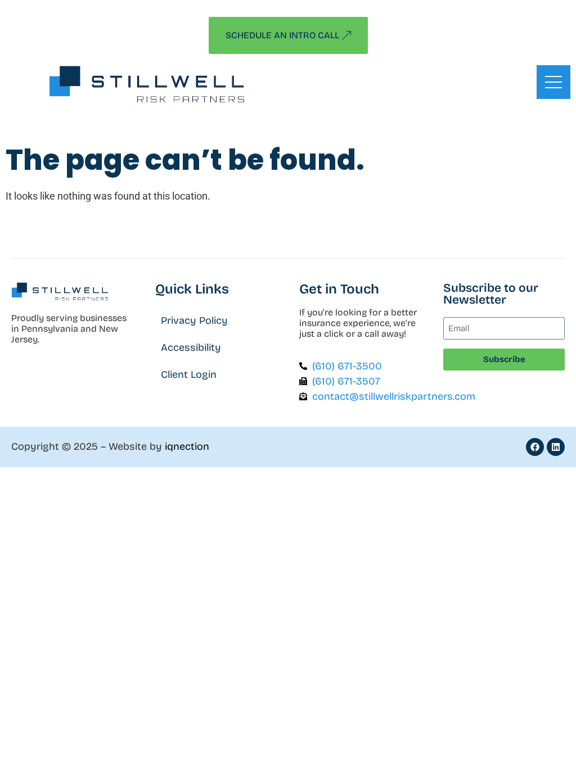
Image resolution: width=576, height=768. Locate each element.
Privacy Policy (194, 320)
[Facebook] (535, 447)
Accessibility (191, 347)
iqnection (187, 446)
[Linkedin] (556, 447)
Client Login (189, 374)
